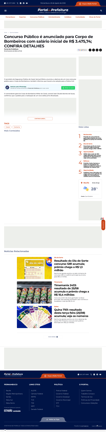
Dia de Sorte (87, 144)
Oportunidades (14, 32)
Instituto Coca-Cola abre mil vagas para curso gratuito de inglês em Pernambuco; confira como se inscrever (92, 174)
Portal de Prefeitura (11, 49)
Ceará (8, 127)
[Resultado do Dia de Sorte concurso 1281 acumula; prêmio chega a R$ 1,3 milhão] (34, 268)
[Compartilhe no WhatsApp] (97, 50)
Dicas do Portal (94, 17)
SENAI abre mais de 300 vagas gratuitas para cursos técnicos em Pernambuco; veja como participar (92, 156)
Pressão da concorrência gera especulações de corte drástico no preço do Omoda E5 (92, 138)
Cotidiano (67, 17)
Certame (17, 127)
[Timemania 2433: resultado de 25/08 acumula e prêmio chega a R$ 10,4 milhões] (34, 292)
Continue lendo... (40, 118)
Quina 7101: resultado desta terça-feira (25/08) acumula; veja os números (71, 313)
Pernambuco (10, 17)
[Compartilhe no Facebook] (90, 50)
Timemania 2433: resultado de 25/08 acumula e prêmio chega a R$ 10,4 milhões (71, 290)
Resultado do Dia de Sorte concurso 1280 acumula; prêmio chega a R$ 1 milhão (92, 147)
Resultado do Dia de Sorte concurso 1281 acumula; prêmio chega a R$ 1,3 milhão (71, 265)
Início (5, 32)
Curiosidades (80, 17)
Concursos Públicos (37, 17)
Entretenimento (54, 17)
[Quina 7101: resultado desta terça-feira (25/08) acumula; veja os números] (34, 317)
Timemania (58, 282)
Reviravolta (87, 134)
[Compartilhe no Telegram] (100, 50)
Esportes (22, 17)
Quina (56, 306)
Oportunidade (88, 151)
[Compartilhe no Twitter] (93, 50)
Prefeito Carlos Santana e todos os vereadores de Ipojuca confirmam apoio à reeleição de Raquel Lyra (92, 165)
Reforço (86, 161)
